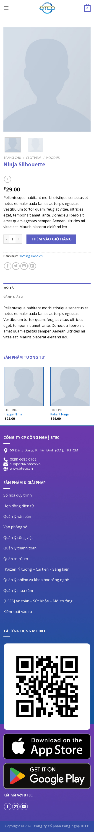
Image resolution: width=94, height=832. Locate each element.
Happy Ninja (13, 414)
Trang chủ (12, 157)
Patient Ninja (59, 414)
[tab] (47, 287)
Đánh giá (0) (13, 297)
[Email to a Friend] (24, 266)
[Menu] (6, 7)
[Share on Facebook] (7, 266)
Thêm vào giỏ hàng (51, 239)
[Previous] (11, 79)
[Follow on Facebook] (7, 806)
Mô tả (8, 288)
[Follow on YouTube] (24, 806)
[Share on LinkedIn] (32, 266)
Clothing (34, 157)
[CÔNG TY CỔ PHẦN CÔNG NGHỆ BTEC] (47, 8)
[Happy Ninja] (24, 386)
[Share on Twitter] (16, 266)
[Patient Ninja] (70, 386)
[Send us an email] (16, 806)
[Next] (83, 79)
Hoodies (53, 157)
